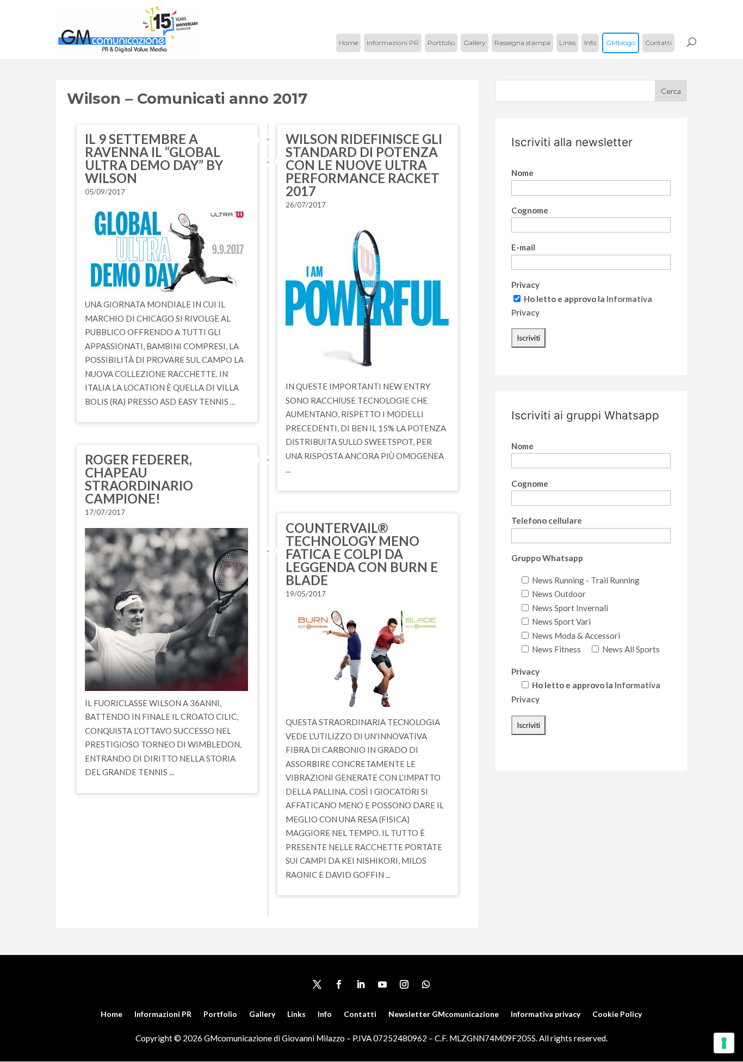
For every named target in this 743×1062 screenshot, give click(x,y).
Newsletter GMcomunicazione (443, 1014)
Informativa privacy (545, 1014)
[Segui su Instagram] (404, 984)
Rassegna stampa (522, 43)
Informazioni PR (393, 43)
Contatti (658, 43)
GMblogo (620, 43)
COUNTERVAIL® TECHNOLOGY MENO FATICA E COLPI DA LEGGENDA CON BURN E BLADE (362, 554)
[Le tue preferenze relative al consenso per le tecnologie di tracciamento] (724, 1043)
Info (590, 43)
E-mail (523, 247)
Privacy (525, 285)
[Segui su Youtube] (382, 984)
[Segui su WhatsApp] (426, 984)
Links (567, 43)
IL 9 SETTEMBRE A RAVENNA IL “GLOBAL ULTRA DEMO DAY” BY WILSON (154, 158)
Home (348, 43)
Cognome (529, 210)
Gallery (474, 43)
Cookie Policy (617, 1014)
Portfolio (441, 43)
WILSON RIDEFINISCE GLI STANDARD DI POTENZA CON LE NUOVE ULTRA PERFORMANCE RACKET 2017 (364, 165)
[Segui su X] (317, 984)
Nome (522, 173)
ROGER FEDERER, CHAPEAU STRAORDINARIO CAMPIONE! (139, 478)
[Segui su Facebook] (339, 984)
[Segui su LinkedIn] (360, 984)
